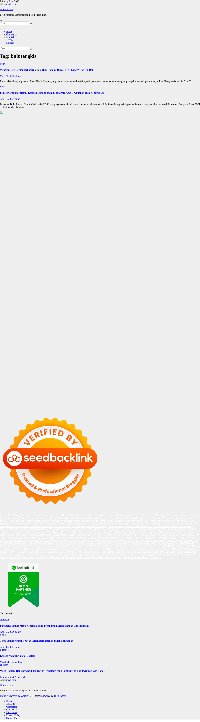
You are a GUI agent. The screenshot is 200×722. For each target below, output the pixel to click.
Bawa (62, 551)
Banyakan (91, 554)
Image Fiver (55, 515)
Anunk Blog (14, 515)
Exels (34, 529)
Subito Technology (144, 515)
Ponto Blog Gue (150, 532)
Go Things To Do (67, 540)
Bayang (50, 551)
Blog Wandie (62, 546)
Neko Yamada (175, 515)
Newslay (45, 696)
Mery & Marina (89, 526)
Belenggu (87, 551)
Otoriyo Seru (168, 535)
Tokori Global (81, 537)
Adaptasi (156, 549)
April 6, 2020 (7, 99)
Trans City (173, 540)
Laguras (27, 529)
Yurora (152, 520)
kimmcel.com (6, 9)
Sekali (156, 554)
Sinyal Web (141, 546)
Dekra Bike (188, 532)
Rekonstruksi (145, 526)
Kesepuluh (176, 554)
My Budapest (111, 537)
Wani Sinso (50, 523)
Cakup (133, 551)
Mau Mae (194, 540)
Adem (155, 551)
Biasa (95, 551)
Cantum (125, 551)
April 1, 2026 (7, 647)
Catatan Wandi (166, 543)
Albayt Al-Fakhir (142, 518)
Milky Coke (181, 535)
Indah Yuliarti (101, 549)
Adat (164, 549)
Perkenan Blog (57, 557)
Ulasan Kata (49, 554)
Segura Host (148, 529)
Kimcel (64, 515)
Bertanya (133, 549)
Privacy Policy (13, 715)
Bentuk (102, 551)
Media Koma (154, 546)
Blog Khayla (29, 546)
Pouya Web (40, 532)
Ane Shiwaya (27, 532)
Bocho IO (151, 537)
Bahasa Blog (71, 557)
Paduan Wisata (45, 549)
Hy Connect (136, 523)
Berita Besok (168, 546)
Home (9, 31)
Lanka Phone (75, 515)
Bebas (79, 551)
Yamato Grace (79, 520)
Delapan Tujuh (40, 515)
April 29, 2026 (7, 632)
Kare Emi (15, 532)
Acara (149, 549)
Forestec (172, 537)
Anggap (180, 551)
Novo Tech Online (62, 526)
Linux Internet (32, 540)
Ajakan (147, 551)
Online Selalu (31, 549)
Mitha (184, 520)
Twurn (10, 520)
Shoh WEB (34, 526)
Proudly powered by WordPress (16, 696)
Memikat (122, 554)
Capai (11, 554)
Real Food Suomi (25, 535)
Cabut (118, 551)
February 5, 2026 (9, 677)
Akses (172, 551)
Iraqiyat (88, 532)
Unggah (18, 554)
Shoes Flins (108, 532)
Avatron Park (169, 518)
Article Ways (175, 532)
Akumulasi (194, 549)
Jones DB (113, 540)
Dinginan (81, 554)
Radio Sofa (69, 543)
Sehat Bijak (122, 549)
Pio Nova (97, 532)
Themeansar (60, 696)
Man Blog (23, 543)
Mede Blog (52, 532)
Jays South (20, 523)
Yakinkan (140, 554)
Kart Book (42, 529)
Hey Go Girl (98, 515)
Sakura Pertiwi (60, 549)
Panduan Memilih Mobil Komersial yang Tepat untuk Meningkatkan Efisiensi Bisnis (44, 625)
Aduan (140, 551)
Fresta (29, 523)
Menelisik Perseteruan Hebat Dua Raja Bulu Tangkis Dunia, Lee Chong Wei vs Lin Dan (47, 70)
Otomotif (4, 619)
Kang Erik (184, 540)
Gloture (52, 529)
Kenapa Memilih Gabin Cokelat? (17, 656)
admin (18, 76)
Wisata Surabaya (127, 540)
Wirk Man (13, 543)
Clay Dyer (162, 537)
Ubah (25, 554)
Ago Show (158, 526)
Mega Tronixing (133, 529)
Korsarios (50, 535)
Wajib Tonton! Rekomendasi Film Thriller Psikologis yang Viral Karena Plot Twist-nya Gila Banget (52, 671)
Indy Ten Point (104, 535)
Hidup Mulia (170, 526)
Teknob (163, 540)
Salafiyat (44, 520)
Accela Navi (43, 518)
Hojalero (76, 526)
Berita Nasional (127, 546)
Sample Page (12, 718)
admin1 (21, 677)
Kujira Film (192, 529)
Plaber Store (6, 518)
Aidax (126, 523)
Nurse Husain (13, 526)
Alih (180, 549)
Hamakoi (155, 523)
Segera (149, 554)
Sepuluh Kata (28, 557)
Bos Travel (141, 540)
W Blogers (66, 520)
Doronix (87, 515)
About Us (11, 704)
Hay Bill (181, 537)
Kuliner (10, 42)
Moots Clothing (184, 523)
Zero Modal (18, 518)
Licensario (91, 535)
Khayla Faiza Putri (109, 543)
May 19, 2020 (7, 76)
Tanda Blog (84, 557)
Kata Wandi (152, 543)
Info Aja (112, 549)
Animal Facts (20, 537)
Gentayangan (62, 554)
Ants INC (93, 518)
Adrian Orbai (88, 529)
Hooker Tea (172, 529)
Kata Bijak (175, 520)
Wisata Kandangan (46, 546)
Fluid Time (78, 532)
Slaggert (68, 523)
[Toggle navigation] (1, 20)
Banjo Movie (139, 537)
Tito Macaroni (83, 540)
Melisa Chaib (142, 520)
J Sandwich (19, 540)
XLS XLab (41, 537)
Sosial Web (180, 546)
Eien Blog (102, 526)
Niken (32, 543)
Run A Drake (125, 537)
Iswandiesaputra (92, 543)
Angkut (11, 551)
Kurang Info (98, 546)
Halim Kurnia (75, 549)
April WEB (38, 523)
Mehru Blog (106, 520)
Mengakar (164, 551)
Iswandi (123, 543)
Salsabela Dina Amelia (81, 546)
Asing (19, 551)
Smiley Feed (75, 529)
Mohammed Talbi (123, 532)
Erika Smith (101, 529)
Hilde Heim (71, 518)
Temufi (182, 529)
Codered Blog (65, 532)
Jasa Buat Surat (168, 523)
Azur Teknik (26, 515)
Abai (169, 549)
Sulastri (24, 526)
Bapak (73, 554)
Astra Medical (132, 535)
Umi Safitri (88, 549)
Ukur (39, 554)
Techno (10, 40)
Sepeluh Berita (98, 557)
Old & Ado (193, 535)
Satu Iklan (5, 549)
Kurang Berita (112, 546)
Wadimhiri (82, 518)
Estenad (146, 523)
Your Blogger (193, 546)
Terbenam (70, 551)
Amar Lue (5, 532)
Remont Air (191, 537)
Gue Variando (7, 537)
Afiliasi (141, 549)
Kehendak (165, 554)
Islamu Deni (93, 520)
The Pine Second (116, 529)
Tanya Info (129, 557)
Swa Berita (117, 520)
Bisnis (3, 634)
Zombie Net (46, 526)
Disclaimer (11, 712)
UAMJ (31, 537)
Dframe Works (57, 518)
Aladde (60, 523)
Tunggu (33, 554)
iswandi (79, 543)
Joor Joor (137, 532)
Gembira (131, 554)
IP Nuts (157, 535)
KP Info (118, 523)
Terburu (110, 551)
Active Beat (68, 537)
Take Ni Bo (31, 518)
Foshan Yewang (190, 515)
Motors (3, 515)
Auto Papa (157, 518)
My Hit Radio (80, 523)
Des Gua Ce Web (49, 540)
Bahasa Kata (156, 557)
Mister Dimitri (132, 526)
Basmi (36, 551)
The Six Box (118, 535)
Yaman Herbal (54, 537)
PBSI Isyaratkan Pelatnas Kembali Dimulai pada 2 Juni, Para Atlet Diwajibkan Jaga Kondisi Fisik (52, 92)
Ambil (185, 549)
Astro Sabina (182, 518)
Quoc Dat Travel (125, 518)
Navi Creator (56, 543)
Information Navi (99, 540)
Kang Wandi (180, 543)
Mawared (39, 535)
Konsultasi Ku (14, 557)
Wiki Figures (160, 515)
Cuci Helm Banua (137, 543)
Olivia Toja (129, 520)
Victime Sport (146, 535)
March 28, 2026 (8, 662)
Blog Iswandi (16, 546)
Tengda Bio (160, 529)
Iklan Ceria (55, 520)
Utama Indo (108, 523)
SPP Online (62, 529)
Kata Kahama (33, 520)
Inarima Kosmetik (76, 535)
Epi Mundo (20, 520)
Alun (174, 549)
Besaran (101, 554)
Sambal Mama (95, 523)
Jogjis (12, 523)
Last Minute (61, 535)
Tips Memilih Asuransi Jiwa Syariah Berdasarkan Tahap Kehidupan (36, 640)
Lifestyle (10, 37)
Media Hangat (142, 557)
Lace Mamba (111, 515)
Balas (42, 551)
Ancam (3, 551)
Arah (24, 551)
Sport (2, 63)
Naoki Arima (6, 540)
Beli (56, 551)
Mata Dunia (153, 540)
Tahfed (3, 543)
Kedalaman (111, 554)
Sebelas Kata (17, 549)
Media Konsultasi (114, 557)
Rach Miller (16, 529)
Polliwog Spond (126, 515)
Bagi (30, 551)
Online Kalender (8, 535)
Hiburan (4, 664)
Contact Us (11, 34)
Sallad (111, 526)
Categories (11, 706)
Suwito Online (42, 543)
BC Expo (164, 532)
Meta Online (163, 520)
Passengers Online (107, 518)
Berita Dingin (42, 557)
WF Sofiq (119, 526)
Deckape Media (96, 537)
